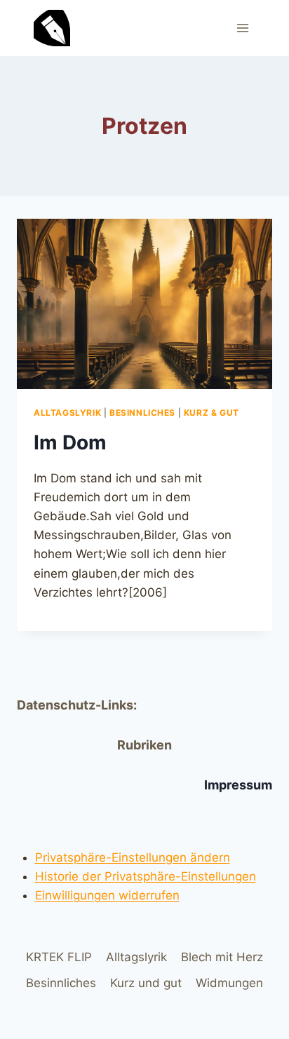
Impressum (238, 784)
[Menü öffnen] (242, 28)
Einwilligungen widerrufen (107, 895)
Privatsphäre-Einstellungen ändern (132, 857)
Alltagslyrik (67, 412)
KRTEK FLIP (59, 957)
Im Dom (70, 442)
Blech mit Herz (222, 957)
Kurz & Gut (211, 412)
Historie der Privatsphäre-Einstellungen (145, 876)
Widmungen (229, 983)
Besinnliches (142, 412)
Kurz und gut (146, 983)
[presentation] (144, 304)
